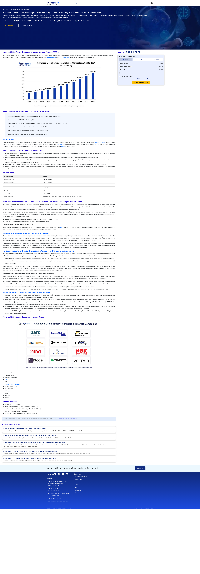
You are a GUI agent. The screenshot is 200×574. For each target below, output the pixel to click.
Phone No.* (83, 286)
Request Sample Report (99, 304)
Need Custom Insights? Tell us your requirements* (92, 291)
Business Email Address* (86, 280)
